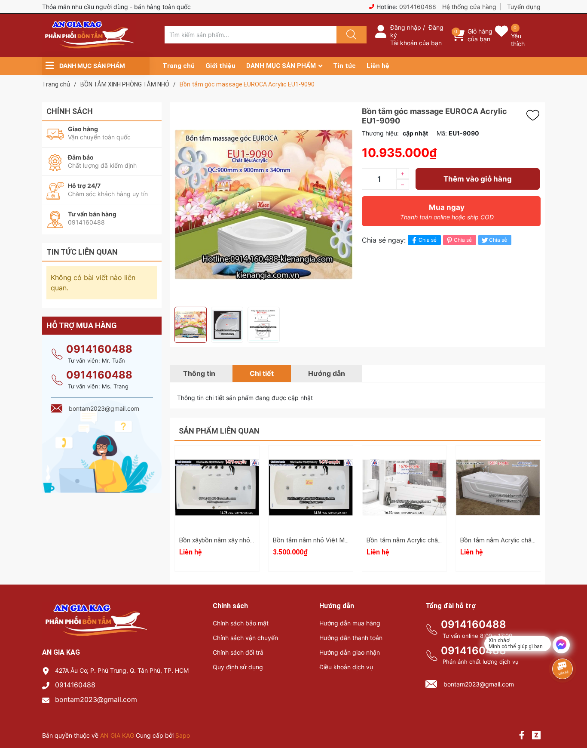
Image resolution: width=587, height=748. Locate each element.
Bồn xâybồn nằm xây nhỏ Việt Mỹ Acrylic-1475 (245, 540)
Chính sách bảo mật (241, 623)
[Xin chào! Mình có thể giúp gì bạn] (561, 644)
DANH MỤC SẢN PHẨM (281, 66)
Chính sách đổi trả (238, 652)
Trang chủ (178, 66)
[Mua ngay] (310, 501)
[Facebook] (521, 736)
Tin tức (344, 66)
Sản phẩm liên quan (219, 430)
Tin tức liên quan (82, 251)
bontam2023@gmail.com (96, 699)
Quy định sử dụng (238, 667)
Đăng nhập (405, 27)
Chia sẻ (428, 240)
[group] (263, 204)
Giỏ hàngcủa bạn (480, 35)
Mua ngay (447, 212)
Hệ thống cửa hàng (469, 6)
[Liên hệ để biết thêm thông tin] (217, 488)
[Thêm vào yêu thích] (535, 115)
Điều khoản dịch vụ (346, 667)
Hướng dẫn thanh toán (350, 637)
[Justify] (350, 34)
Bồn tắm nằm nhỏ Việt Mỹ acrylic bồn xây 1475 (340, 540)
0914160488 (417, 6)
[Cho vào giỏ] (310, 460)
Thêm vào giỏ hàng (477, 179)
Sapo (182, 735)
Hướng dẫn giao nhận (349, 652)
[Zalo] (536, 736)
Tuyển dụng (524, 6)
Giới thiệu (220, 66)
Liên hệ (378, 66)
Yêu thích (518, 39)
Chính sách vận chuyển (245, 637)
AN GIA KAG (117, 735)
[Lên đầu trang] (573, 711)
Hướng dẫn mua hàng (349, 623)
